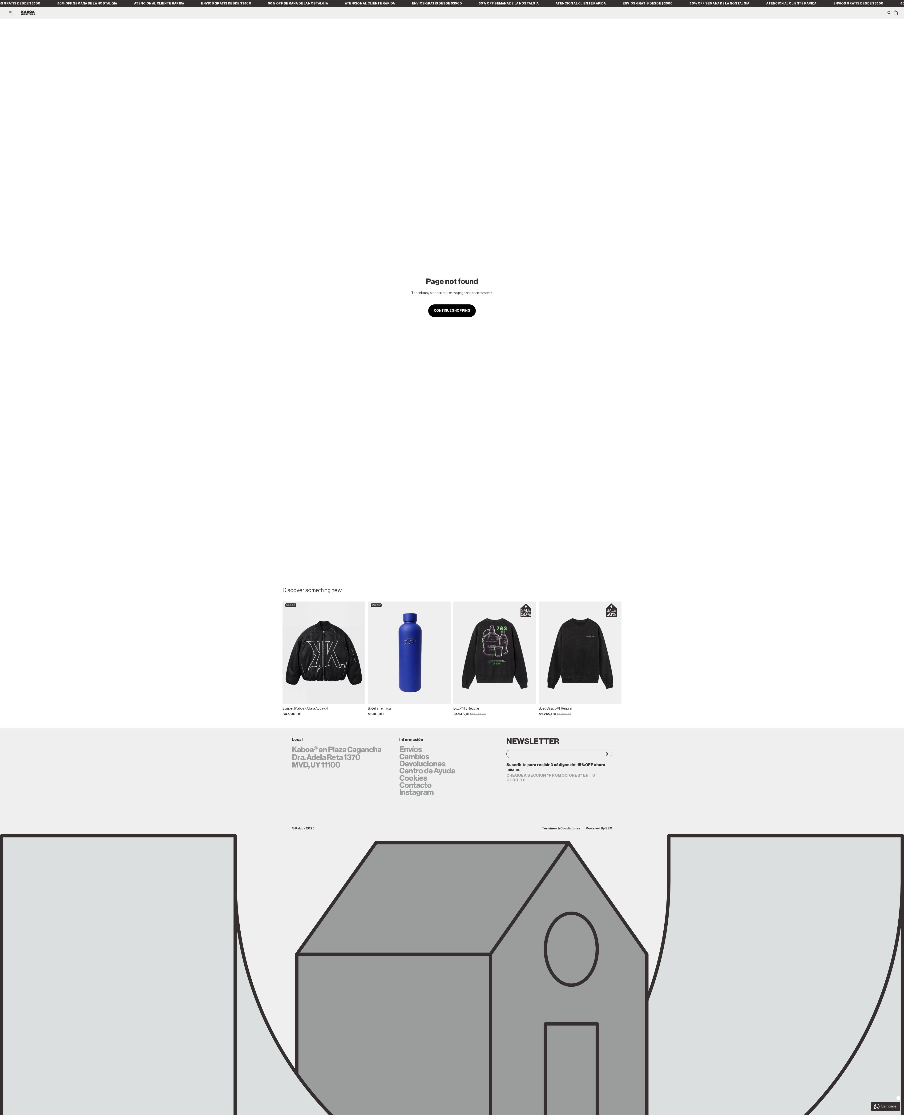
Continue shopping (452, 310)
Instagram (416, 792)
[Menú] (10, 12)
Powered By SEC (599, 828)
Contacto (415, 785)
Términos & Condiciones (561, 828)
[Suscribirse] (601, 754)
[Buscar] (889, 12)
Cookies (413, 778)
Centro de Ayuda (427, 771)
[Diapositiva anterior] (289, 653)
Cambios (414, 756)
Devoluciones (422, 764)
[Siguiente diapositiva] (358, 653)
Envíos (410, 749)
